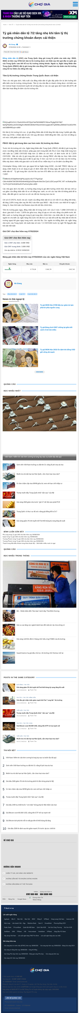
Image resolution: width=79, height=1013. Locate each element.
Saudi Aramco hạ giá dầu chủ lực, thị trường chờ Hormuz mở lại (40, 653)
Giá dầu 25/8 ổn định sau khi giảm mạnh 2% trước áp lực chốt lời (31, 828)
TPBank (19, 931)
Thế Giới (20, 710)
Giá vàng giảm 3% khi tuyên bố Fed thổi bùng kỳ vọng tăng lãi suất (41, 521)
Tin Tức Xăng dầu (29, 697)
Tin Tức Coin (27, 723)
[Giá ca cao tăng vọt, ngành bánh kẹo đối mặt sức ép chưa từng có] (9, 630)
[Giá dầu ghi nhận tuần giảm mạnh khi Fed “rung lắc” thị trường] (9, 700)
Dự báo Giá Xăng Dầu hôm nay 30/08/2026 (22, 604)
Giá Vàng (20, 684)
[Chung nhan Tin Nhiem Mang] (37, 898)
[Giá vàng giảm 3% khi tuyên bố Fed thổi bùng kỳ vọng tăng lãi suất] (9, 523)
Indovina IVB (70, 919)
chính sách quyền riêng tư (50, 987)
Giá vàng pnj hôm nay (52, 954)
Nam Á (40, 923)
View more (39, 372)
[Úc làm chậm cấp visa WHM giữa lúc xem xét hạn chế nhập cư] (9, 485)
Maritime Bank (32, 923)
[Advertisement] (39, 106)
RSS (4, 899)
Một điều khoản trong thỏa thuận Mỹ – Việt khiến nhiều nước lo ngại (33, 543)
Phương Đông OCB (60, 923)
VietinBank (41, 931)
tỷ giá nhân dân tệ (32, 294)
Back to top (9, 908)
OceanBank (48, 923)
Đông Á (39, 919)
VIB (25, 931)
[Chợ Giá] (39, 4)
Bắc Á (13, 919)
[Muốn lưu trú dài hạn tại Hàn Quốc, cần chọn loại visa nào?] (9, 476)
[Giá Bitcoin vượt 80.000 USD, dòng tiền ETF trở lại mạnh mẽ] (9, 726)
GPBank (46, 919)
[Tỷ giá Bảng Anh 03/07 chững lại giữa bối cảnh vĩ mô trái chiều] (20, 336)
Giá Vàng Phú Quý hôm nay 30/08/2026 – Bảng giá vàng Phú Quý (24, 954)
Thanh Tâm (33, 690)
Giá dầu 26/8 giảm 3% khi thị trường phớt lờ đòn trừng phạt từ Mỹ (30, 781)
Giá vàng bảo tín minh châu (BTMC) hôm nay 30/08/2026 (21, 945)
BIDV (33, 919)
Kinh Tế (11, 24)
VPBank (49, 931)
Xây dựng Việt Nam (10, 935)
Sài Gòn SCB (68, 927)
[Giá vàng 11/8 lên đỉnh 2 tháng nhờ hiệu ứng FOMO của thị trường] (9, 644)
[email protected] (22, 981)
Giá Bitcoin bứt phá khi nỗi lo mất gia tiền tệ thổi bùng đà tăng (28, 820)
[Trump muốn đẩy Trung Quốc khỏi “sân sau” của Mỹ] (9, 495)
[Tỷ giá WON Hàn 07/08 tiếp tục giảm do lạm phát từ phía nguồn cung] (20, 314)
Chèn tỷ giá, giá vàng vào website (19, 873)
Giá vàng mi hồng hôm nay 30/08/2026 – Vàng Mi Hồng (20, 950)
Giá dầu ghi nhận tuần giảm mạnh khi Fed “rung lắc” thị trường (39, 700)
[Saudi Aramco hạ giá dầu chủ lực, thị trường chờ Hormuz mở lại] (9, 658)
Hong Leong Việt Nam (57, 919)
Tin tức (27, 684)
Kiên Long (7, 923)
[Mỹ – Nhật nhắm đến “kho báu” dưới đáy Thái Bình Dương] (9, 616)
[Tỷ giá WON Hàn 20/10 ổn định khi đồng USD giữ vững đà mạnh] (20, 358)
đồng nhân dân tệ (12, 294)
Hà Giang (18, 283)
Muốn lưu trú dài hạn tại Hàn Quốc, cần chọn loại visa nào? (38, 474)
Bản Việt (20, 919)
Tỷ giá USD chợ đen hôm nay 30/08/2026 (26, 534)
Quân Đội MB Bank (29, 927)
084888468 (8, 981)
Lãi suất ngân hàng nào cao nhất (50, 935)
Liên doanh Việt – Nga (18, 923)
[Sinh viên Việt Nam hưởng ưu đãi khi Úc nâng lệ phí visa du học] (9, 467)
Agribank (6, 919)
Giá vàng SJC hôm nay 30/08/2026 (14, 958)
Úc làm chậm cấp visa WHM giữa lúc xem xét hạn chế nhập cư (39, 483)
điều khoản (63, 987)
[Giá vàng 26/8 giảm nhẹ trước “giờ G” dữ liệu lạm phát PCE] (9, 504)
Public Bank (7, 927)
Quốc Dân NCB (41, 927)
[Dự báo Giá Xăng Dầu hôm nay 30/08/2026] (39, 584)
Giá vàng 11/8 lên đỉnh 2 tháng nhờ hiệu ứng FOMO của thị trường (41, 639)
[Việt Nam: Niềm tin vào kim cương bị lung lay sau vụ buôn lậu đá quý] (39, 413)
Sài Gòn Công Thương (55, 927)
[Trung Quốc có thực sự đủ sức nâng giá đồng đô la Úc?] (9, 513)
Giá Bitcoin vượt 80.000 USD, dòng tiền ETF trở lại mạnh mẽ (38, 726)
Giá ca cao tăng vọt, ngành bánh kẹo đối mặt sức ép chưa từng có (41, 625)
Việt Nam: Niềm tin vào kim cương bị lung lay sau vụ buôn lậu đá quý (31, 758)
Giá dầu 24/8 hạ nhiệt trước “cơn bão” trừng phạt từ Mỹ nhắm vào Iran (31, 805)
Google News (21, 899)
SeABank (7, 931)
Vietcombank (32, 931)
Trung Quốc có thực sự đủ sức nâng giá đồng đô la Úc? (37, 511)
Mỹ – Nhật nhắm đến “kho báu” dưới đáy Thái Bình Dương (38, 611)
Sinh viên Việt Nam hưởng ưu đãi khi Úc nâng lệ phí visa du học (40, 465)
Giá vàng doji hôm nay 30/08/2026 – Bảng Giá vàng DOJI (57, 945)
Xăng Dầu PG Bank (60, 931)
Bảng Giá (11, 899)
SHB (13, 931)
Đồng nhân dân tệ (10, 58)
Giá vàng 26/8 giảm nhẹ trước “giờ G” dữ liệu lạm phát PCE (38, 502)
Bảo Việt (27, 919)
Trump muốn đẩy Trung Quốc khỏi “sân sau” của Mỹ (35, 493)
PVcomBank (17, 927)
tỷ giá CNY (22, 294)
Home (5, 24)
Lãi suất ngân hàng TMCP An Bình (28, 935)
